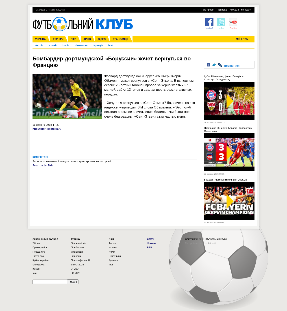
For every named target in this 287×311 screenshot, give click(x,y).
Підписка (222, 9)
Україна (40, 39)
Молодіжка (38, 264)
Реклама (234, 9)
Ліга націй (76, 256)
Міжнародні (77, 251)
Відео (102, 39)
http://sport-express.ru (47, 128)
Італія (66, 45)
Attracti (211, 243)
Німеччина (81, 45)
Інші (110, 45)
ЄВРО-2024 (77, 264)
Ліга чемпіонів (78, 243)
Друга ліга (38, 256)
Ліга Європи (77, 247)
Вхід (50, 165)
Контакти (246, 9)
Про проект (208, 9)
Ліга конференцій (80, 260)
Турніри (58, 39)
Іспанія (53, 45)
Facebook (209, 23)
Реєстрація (40, 165)
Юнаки (36, 268)
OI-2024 (75, 268)
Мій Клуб (242, 39)
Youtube (233, 23)
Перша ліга (39, 251)
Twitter (221, 23)
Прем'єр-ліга (40, 247)
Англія (39, 45)
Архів (87, 39)
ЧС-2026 (75, 273)
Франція (98, 45)
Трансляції (120, 39)
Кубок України (40, 260)
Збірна (36, 243)
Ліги (73, 39)
